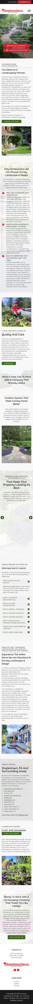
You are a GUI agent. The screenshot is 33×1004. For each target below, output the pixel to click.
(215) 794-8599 (12, 2)
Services (16, 981)
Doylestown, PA (9, 800)
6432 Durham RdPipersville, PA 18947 (16, 954)
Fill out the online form (11, 586)
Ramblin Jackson (16, 1000)
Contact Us (24, 2)
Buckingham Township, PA (13, 789)
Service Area (23, 815)
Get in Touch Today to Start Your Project (18, 931)
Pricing (16, 986)
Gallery (16, 984)
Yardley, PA (8, 798)
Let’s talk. (22, 117)
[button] (5, 444)
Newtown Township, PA (12, 795)
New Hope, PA (9, 791)
